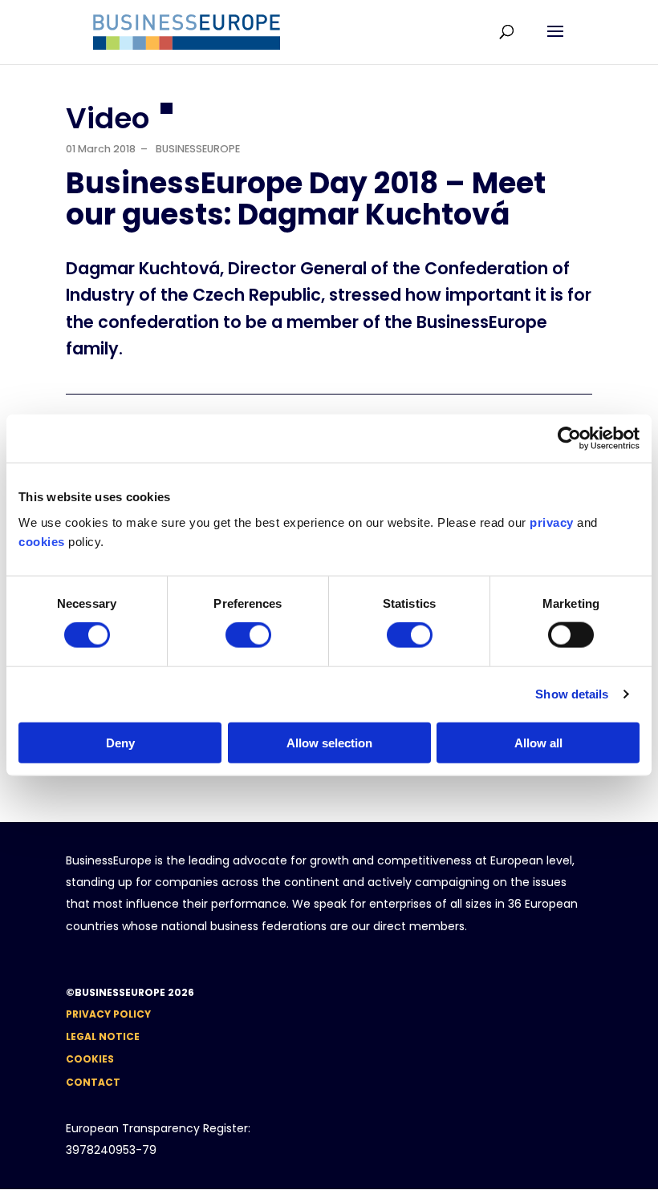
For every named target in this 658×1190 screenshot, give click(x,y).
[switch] (248, 635)
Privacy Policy (108, 1014)
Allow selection (329, 742)
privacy (552, 521)
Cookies (90, 1059)
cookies (41, 541)
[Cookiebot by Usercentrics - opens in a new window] (569, 439)
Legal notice (103, 1036)
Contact (93, 1082)
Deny (120, 742)
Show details (571, 694)
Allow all (538, 742)
